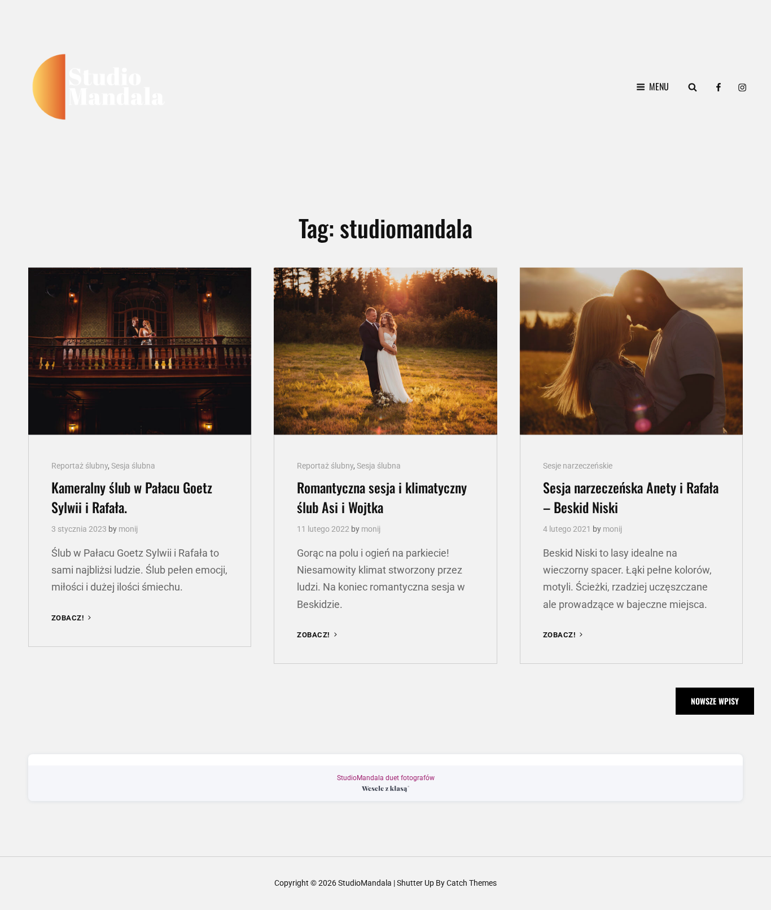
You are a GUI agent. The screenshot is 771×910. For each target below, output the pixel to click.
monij (128, 528)
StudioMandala (365, 882)
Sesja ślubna (133, 465)
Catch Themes (471, 882)
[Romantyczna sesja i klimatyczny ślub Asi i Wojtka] (385, 351)
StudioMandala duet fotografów (386, 778)
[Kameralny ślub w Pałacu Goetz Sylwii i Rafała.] (139, 351)
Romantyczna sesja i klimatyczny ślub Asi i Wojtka (382, 497)
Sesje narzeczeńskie (577, 465)
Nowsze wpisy (715, 701)
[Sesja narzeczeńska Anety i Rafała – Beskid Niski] (631, 351)
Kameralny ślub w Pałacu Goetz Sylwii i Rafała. (131, 497)
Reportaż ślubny (79, 465)
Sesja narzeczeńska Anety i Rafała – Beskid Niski (631, 497)
